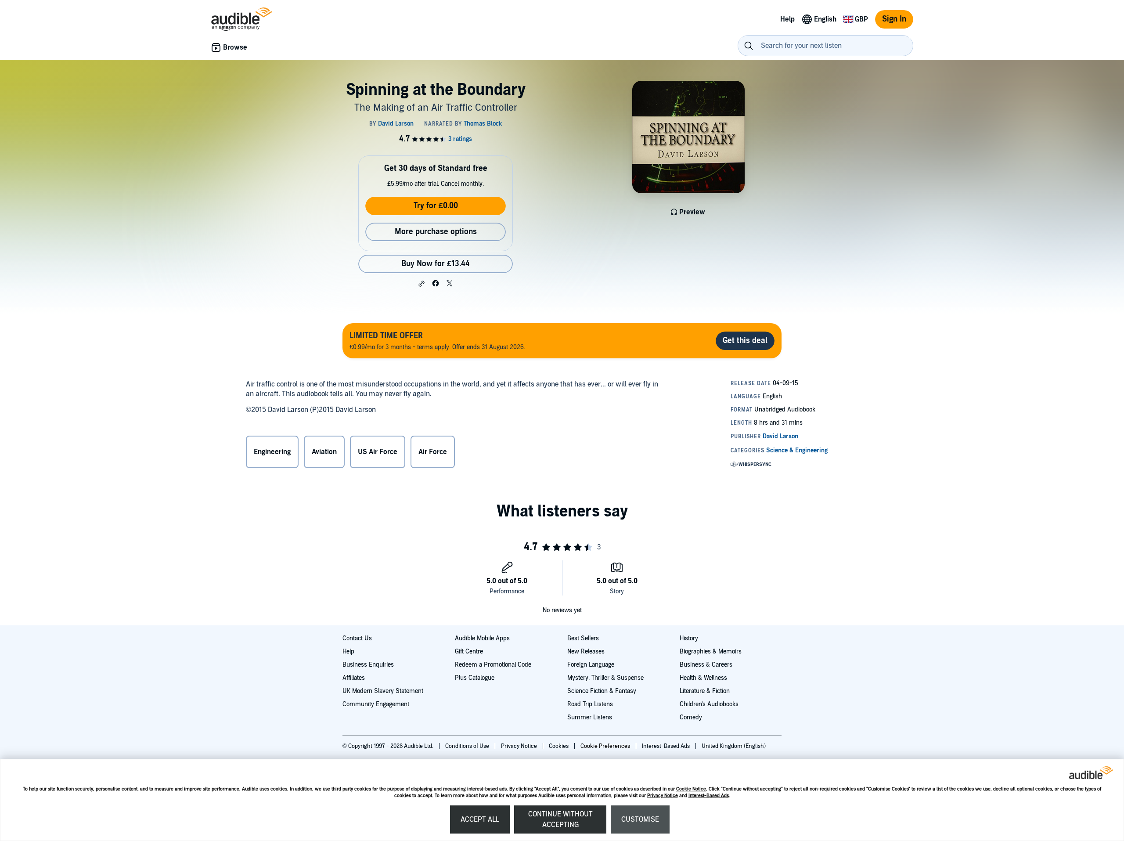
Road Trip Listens (590, 704)
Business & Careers (706, 664)
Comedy (691, 717)
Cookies (559, 746)
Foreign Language (590, 664)
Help (348, 651)
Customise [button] (640, 819)
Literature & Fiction (705, 691)
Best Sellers (583, 638)
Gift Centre (469, 651)
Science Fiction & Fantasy (601, 691)
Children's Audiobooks (709, 704)
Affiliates (353, 678)
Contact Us (357, 638)
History (689, 638)
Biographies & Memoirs (711, 651)
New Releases (586, 651)
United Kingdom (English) (734, 746)
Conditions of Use (467, 746)
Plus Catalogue (474, 678)
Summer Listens (589, 717)
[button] (421, 283)
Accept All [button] (480, 819)
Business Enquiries (368, 664)
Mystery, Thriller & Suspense (605, 678)
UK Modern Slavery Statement (382, 691)
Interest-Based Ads (708, 795)
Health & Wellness (703, 678)
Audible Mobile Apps (482, 638)
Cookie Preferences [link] (605, 746)
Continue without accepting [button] (560, 819)
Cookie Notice (691, 789)
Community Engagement (375, 704)
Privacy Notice (662, 795)
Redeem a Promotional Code (493, 664)
